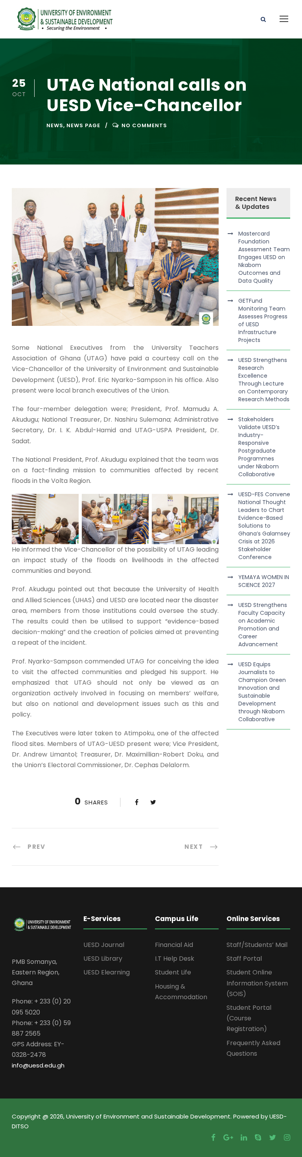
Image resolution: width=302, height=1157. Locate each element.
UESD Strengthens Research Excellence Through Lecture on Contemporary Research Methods (263, 379)
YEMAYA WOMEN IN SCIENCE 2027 (263, 581)
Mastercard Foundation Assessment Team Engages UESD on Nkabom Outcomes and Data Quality (264, 257)
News (54, 125)
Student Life (173, 972)
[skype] (258, 1137)
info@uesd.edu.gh (38, 1065)
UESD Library (102, 958)
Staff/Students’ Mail (256, 944)
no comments (144, 125)
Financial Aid (174, 944)
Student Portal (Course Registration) (248, 1018)
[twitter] (272, 1137)
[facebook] (213, 1137)
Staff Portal (244, 958)
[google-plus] (228, 1137)
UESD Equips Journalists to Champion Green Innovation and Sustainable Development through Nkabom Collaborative (262, 691)
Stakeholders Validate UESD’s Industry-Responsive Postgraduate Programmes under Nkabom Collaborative (259, 446)
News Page (83, 125)
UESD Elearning (106, 972)
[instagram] (287, 1137)
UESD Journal (103, 944)
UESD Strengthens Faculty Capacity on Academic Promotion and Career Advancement (262, 624)
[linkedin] (244, 1137)
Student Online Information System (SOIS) (257, 983)
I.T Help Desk (174, 958)
